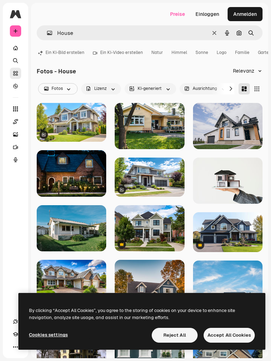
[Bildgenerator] (15, 134)
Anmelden (245, 14)
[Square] (257, 88)
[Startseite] (15, 48)
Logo (222, 52)
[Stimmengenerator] (15, 159)
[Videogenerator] (15, 147)
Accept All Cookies (229, 335)
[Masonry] (244, 88)
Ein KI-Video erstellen (121, 52)
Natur (157, 52)
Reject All (174, 335)
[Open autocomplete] (46, 33)
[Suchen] (15, 60)
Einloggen (207, 14)
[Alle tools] (15, 109)
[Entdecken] (15, 86)
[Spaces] (15, 121)
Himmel (179, 52)
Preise (177, 14)
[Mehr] (15, 347)
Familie (242, 52)
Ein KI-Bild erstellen (65, 52)
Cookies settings (48, 335)
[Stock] (15, 73)
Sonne (201, 52)
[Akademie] (15, 334)
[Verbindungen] (15, 321)
